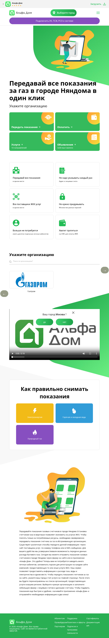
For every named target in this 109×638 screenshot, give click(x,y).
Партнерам (59, 626)
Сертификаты (92, 618)
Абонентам (59, 618)
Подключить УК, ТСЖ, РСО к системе (54, 20)
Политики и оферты (76, 622)
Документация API (93, 624)
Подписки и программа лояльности (72, 629)
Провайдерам (60, 622)
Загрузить (95, 4)
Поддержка (72, 618)
